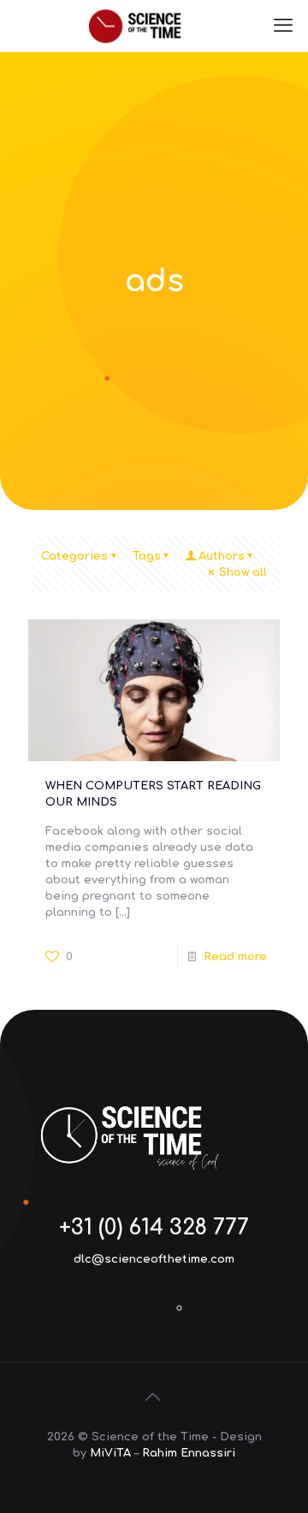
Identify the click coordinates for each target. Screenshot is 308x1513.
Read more (235, 957)
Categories (74, 556)
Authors (221, 556)
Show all (243, 572)
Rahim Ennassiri (188, 1453)
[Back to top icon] (154, 1398)
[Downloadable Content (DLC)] (154, 25)
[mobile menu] (284, 25)
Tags (147, 556)
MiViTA (110, 1453)
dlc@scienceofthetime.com (154, 1259)
